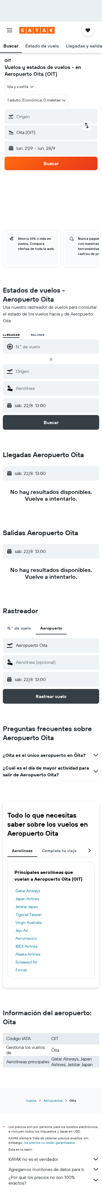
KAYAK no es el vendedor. (33, 1159)
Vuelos (31, 1100)
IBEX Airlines (26, 946)
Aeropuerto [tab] (51, 628)
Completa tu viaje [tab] (59, 850)
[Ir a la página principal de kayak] (37, 30)
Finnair (21, 970)
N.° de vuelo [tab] (19, 628)
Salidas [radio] (37, 335)
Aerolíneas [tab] (22, 850)
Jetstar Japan (27, 906)
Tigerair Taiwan (29, 914)
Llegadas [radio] (11, 335)
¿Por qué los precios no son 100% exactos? (41, 1180)
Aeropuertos (53, 1100)
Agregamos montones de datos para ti (46, 1169)
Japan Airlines (27, 898)
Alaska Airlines (28, 954)
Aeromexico (26, 938)
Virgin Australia (29, 922)
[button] (9, 30)
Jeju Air (22, 930)
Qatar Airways (28, 890)
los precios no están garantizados (49, 1142)
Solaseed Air (26, 962)
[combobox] (56, 371)
